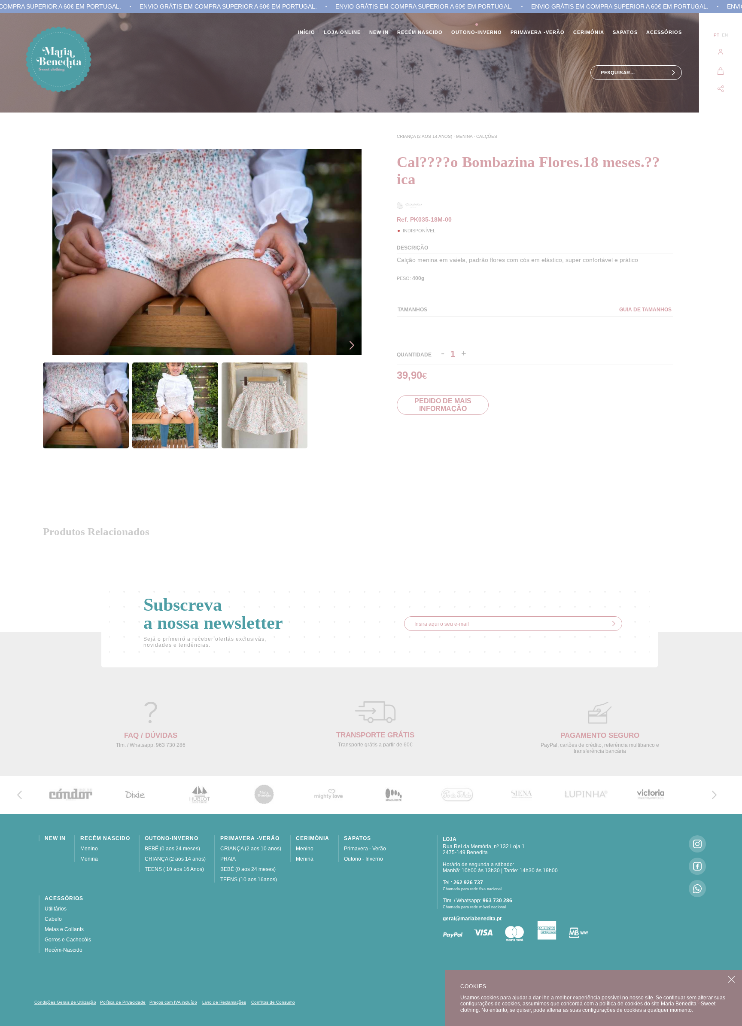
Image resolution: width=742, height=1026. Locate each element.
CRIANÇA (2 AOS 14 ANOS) (425, 136)
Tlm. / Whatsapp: (477, 901)
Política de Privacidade (123, 1002)
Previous (354, 322)
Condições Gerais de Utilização (65, 1002)
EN (725, 35)
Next (354, 345)
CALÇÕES (486, 136)
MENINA (465, 136)
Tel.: (463, 883)
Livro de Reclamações (224, 1002)
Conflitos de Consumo (273, 1002)
